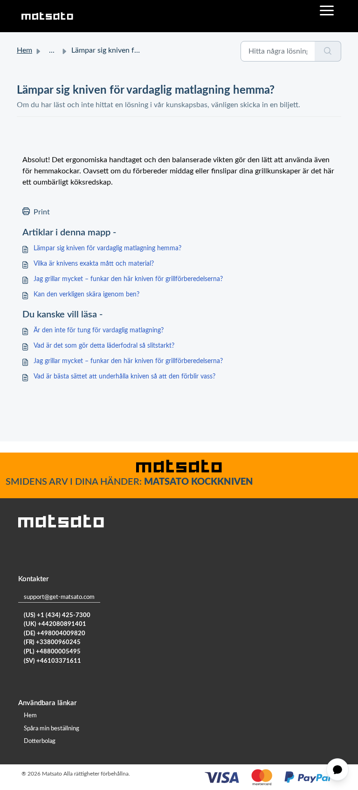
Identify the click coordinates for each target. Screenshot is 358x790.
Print (42, 212)
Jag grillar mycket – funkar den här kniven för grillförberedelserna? (128, 279)
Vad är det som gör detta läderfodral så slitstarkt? (104, 346)
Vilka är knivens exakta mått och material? (94, 264)
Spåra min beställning (51, 729)
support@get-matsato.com (59, 597)
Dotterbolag (39, 741)
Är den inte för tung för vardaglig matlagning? (99, 330)
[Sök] (328, 51)
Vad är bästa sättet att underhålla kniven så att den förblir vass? (124, 376)
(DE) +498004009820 (54, 634)
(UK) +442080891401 (55, 624)
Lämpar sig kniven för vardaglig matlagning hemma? (107, 248)
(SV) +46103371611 (52, 661)
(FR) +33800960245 (52, 642)
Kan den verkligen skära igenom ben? (86, 294)
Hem (24, 50)
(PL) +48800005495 (52, 652)
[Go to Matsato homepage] (47, 16)
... (52, 50)
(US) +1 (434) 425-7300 (57, 615)
